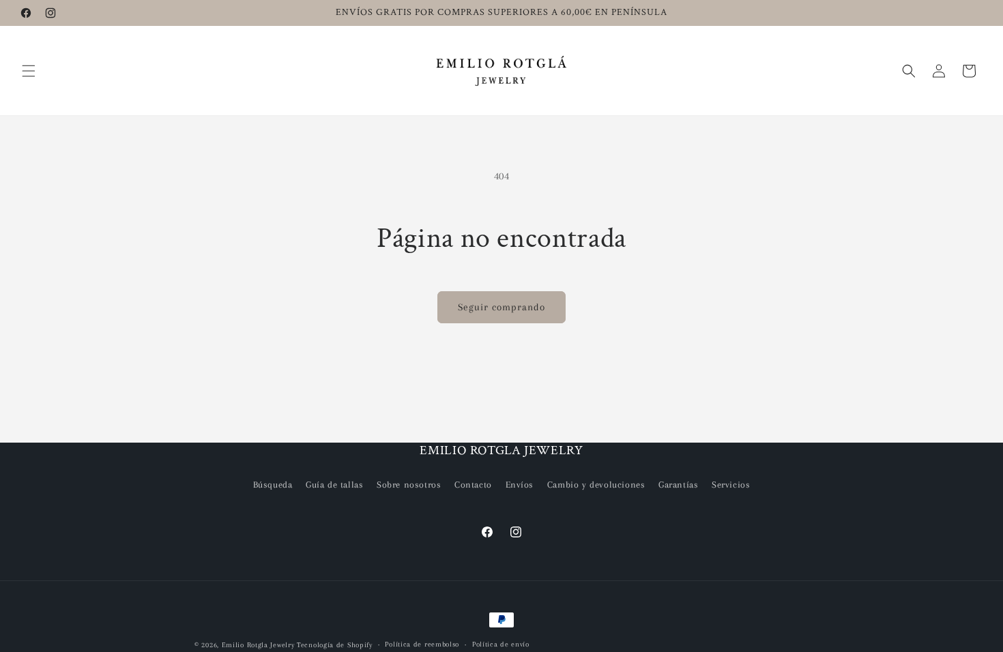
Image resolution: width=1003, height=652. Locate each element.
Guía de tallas (334, 484)
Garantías (678, 484)
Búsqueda (273, 484)
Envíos (520, 484)
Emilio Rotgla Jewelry (258, 644)
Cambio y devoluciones (596, 484)
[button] (29, 71)
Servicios (731, 484)
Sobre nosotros (409, 484)
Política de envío (500, 644)
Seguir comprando (501, 306)
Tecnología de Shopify (335, 644)
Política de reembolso (422, 644)
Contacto (473, 484)
